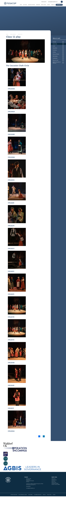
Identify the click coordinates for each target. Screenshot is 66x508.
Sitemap (44, 494)
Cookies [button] (54, 494)
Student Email (54, 482)
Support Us (59, 4)
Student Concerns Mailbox (56, 484)
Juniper (26, 494)
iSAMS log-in (54, 478)
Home (7, 34)
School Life (20, 34)
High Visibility (30, 494)
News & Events (13, 34)
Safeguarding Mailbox (55, 483)
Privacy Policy (49, 494)
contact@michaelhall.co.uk (52, 1)
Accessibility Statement (37, 494)
